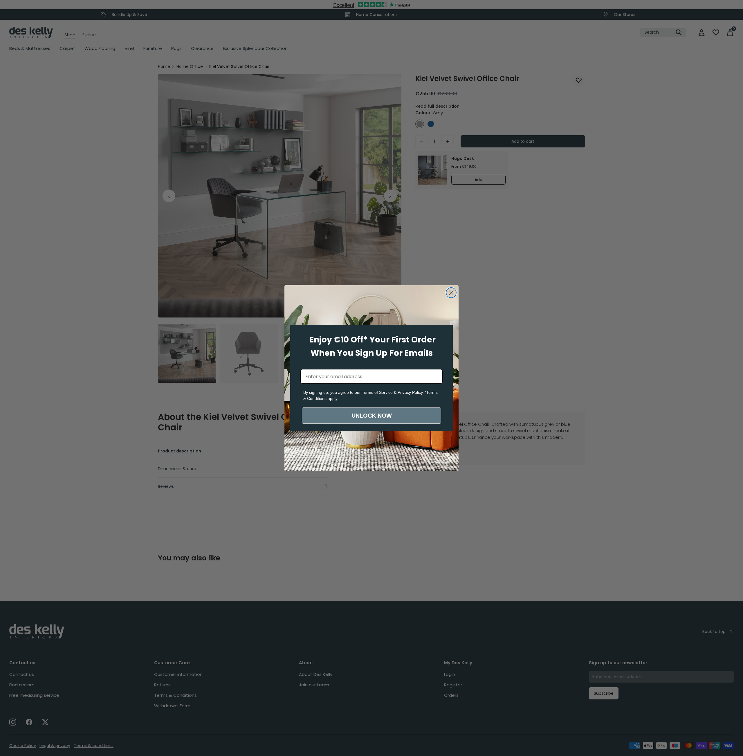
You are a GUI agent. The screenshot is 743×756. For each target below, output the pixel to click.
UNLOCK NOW (371, 415)
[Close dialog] (451, 293)
